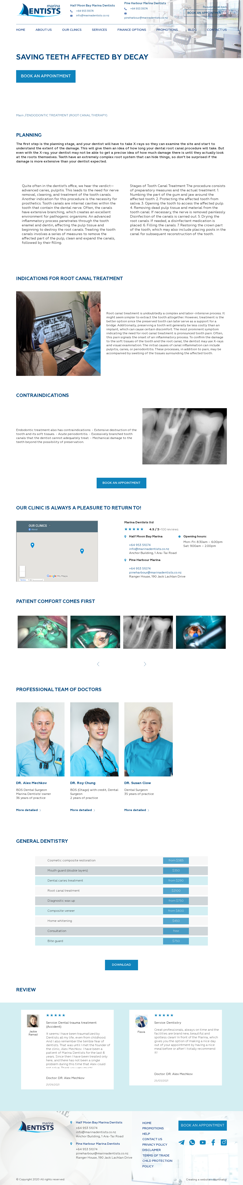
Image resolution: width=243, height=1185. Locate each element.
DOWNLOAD (121, 964)
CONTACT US (217, 30)
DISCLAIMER (151, 1150)
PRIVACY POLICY (154, 1144)
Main (20, 115)
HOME (20, 30)
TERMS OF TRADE (156, 1155)
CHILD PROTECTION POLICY (157, 1164)
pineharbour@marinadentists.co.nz (146, 18)
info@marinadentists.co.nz (92, 15)
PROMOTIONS (167, 30)
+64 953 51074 (85, 11)
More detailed (27, 810)
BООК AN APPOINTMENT (205, 13)
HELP (146, 1134)
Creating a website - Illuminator (206, 1179)
